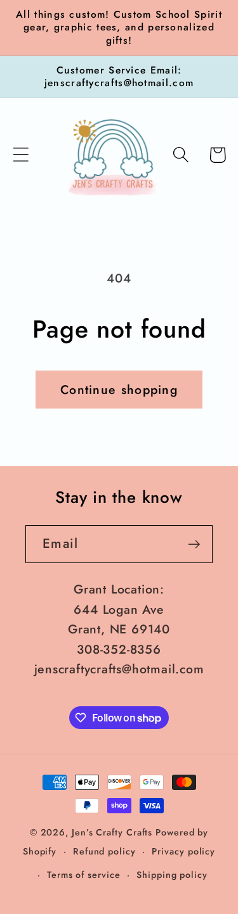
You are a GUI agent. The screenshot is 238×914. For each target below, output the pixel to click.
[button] (21, 155)
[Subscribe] (194, 544)
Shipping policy (172, 874)
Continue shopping (119, 389)
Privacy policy (183, 851)
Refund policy (104, 851)
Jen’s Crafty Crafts (112, 832)
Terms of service (84, 874)
